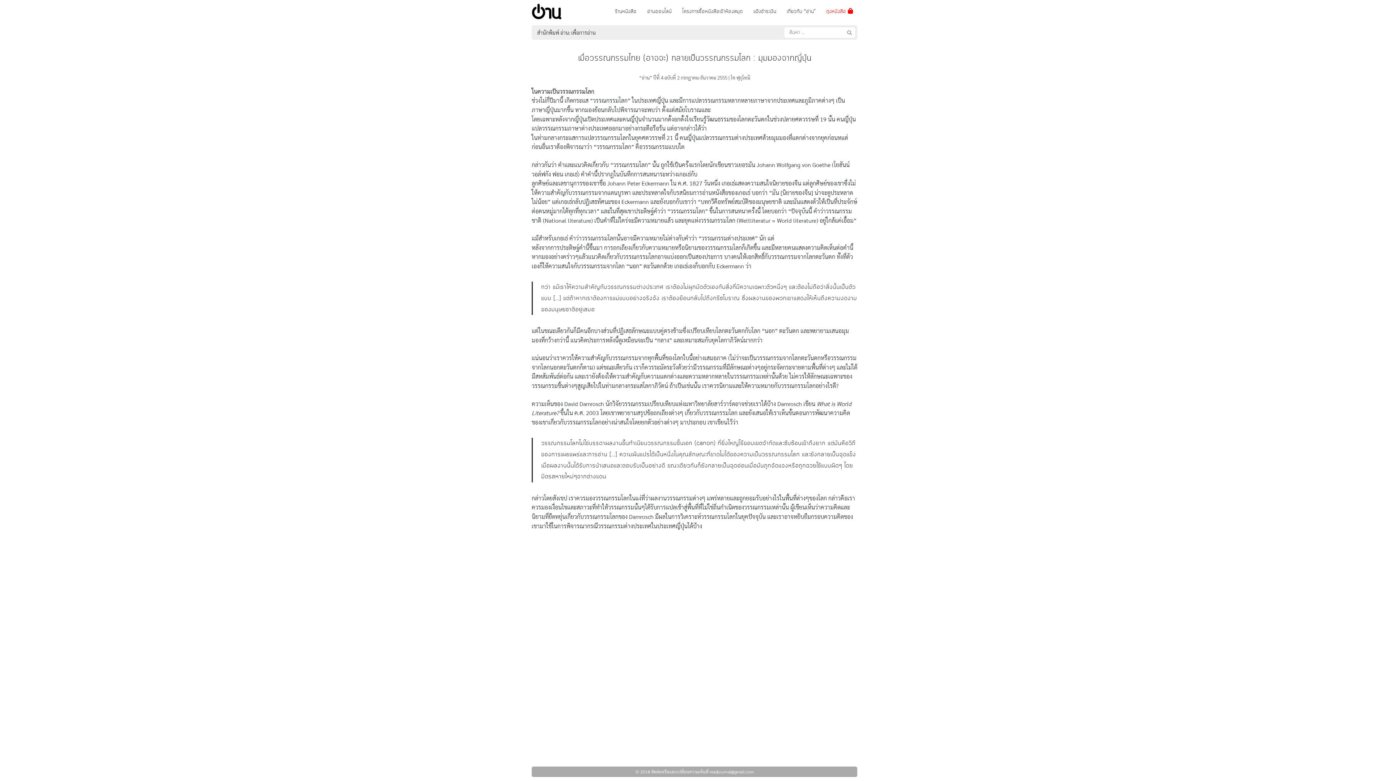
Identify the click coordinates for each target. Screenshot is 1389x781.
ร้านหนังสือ (626, 11)
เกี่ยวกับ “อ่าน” (801, 11)
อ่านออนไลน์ (659, 11)
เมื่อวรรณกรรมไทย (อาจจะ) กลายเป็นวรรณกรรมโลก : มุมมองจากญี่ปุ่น (694, 58)
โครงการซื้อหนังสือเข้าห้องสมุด (712, 11)
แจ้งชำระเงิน (764, 11)
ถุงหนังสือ (837, 11)
